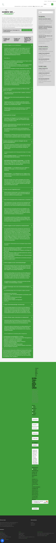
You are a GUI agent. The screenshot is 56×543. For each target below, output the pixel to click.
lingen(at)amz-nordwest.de (47, 71)
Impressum (54, 1)
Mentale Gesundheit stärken (45, 18)
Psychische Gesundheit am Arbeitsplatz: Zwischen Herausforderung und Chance (45, 27)
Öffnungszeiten (4, 539)
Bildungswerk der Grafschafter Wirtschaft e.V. (8, 523)
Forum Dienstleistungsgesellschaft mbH (7, 526)
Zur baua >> (15, 356)
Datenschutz (50, 1)
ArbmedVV (17, 79)
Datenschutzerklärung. (35, 498)
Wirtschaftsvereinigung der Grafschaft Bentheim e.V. (9, 522)
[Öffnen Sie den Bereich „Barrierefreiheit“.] (2, 540)
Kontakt (45, 1)
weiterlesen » (42, 24)
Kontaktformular (41, 535)
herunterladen (26, 30)
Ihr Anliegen (35, 442)
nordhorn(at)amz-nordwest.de (47, 51)
